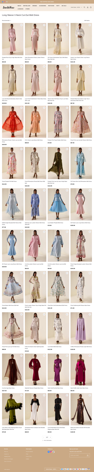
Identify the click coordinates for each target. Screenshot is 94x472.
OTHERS (28, 8)
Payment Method (29, 451)
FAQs (27, 454)
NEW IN (19, 5)
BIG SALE (64, 5)
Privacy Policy (29, 456)
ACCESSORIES (42, 5)
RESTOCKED (51, 5)
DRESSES (34, 5)
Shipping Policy (7, 456)
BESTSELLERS (26, 5)
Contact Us (6, 454)
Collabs (27, 458)
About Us (6, 451)
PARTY (58, 5)
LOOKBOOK (20, 8)
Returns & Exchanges (8, 458)
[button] (84, 7)
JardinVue (8, 469)
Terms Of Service (7, 461)
